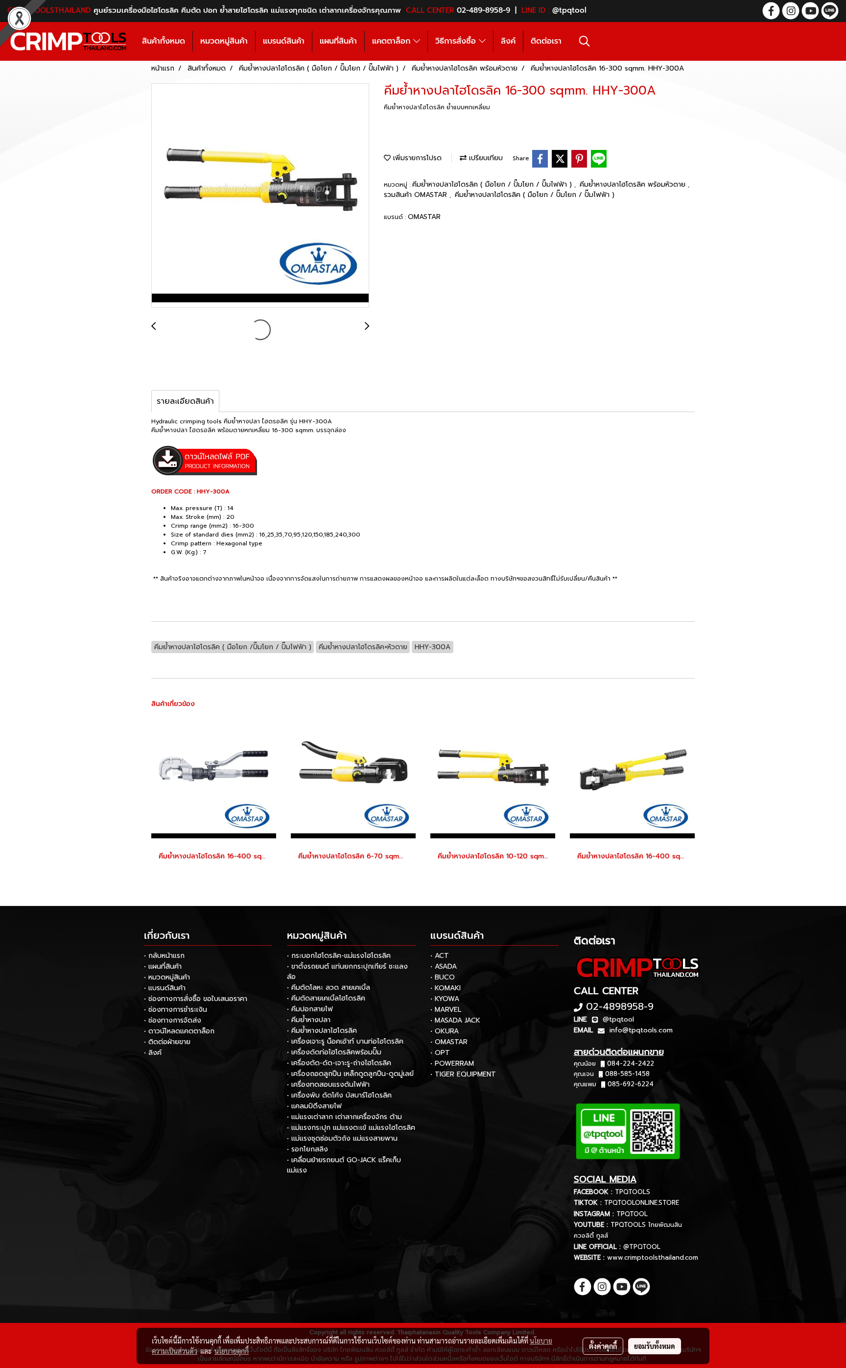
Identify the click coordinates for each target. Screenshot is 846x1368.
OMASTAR (424, 217)
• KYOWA (444, 999)
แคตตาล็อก (392, 41)
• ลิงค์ (153, 1053)
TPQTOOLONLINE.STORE (641, 1202)
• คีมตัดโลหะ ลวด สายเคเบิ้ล (328, 987)
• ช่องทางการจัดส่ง (172, 1020)
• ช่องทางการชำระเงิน (175, 1009)
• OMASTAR (449, 1042)
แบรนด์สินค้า (284, 41)
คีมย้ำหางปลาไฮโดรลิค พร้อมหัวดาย (634, 184)
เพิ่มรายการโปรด (416, 158)
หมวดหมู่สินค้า (224, 41)
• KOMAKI (445, 988)
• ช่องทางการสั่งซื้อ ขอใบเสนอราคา (195, 999)
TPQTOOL (632, 1214)
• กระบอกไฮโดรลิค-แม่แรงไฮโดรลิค (339, 956)
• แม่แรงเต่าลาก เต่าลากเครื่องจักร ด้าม (344, 1117)
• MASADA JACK (455, 1020)
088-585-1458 (627, 1073)
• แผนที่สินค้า (163, 966)
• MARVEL (445, 1009)
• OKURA (444, 1031)
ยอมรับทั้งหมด (654, 1346)
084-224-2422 (630, 1063)
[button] (584, 41)
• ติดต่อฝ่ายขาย (167, 1042)
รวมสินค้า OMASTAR (416, 195)
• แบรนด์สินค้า (165, 988)
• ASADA (443, 966)
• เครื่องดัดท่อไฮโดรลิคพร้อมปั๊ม (334, 1052)
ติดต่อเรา (546, 41)
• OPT (440, 1053)
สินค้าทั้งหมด (163, 41)
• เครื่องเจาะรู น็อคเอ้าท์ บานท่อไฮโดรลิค (345, 1041)
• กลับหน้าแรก (164, 956)
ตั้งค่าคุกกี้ (603, 1346)
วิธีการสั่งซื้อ (457, 41)
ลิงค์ (508, 41)
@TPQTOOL (641, 1246)
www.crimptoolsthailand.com (652, 1257)
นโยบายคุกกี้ (231, 1350)
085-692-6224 (631, 1084)
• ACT (439, 956)
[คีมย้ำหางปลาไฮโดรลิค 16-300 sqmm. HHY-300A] (260, 196)
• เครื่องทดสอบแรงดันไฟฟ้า (328, 1084)
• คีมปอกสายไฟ (310, 1009)
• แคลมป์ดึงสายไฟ (314, 1106)
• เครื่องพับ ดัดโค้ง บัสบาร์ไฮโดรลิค (339, 1095)
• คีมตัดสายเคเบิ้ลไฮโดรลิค (326, 998)
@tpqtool (618, 1019)
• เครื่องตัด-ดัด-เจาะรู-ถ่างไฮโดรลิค (339, 1063)
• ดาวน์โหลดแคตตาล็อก (179, 1031)
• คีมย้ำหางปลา (308, 1020)
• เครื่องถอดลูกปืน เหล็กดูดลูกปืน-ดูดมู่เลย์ (350, 1074)
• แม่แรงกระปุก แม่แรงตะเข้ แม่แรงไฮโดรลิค (351, 1128)
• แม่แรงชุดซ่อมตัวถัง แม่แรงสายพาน (342, 1138)
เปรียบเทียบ (485, 158)
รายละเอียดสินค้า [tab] (185, 401)
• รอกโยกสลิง (307, 1149)
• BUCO (442, 977)
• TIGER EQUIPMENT (463, 1074)
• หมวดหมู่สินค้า (167, 977)
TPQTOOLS (632, 1192)
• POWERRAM (452, 1063)
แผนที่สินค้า (338, 41)
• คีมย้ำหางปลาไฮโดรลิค (322, 1031)
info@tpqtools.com (641, 1030)
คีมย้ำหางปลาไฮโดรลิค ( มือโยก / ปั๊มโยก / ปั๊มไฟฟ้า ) (493, 184)
